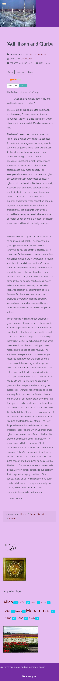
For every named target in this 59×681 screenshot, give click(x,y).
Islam (33, 602)
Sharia (32, 618)
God (21, 602)
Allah (8, 602)
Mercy (18, 611)
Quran (10, 72)
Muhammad (38, 610)
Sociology (26, 59)
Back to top (28, 676)
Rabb (20, 618)
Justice (20, 72)
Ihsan (30, 72)
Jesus (44, 602)
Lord (6, 611)
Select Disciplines (38, 54)
